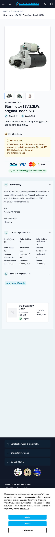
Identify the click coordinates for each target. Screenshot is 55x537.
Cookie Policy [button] (14, 506)
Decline (27, 524)
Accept (27, 517)
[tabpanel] (27, 311)
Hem (5, 11)
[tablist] (15, 283)
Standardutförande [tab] (15, 283)
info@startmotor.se (16, 153)
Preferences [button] (24, 509)
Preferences (27, 530)
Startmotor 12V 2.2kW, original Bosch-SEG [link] (23, 15)
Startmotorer (17, 11)
